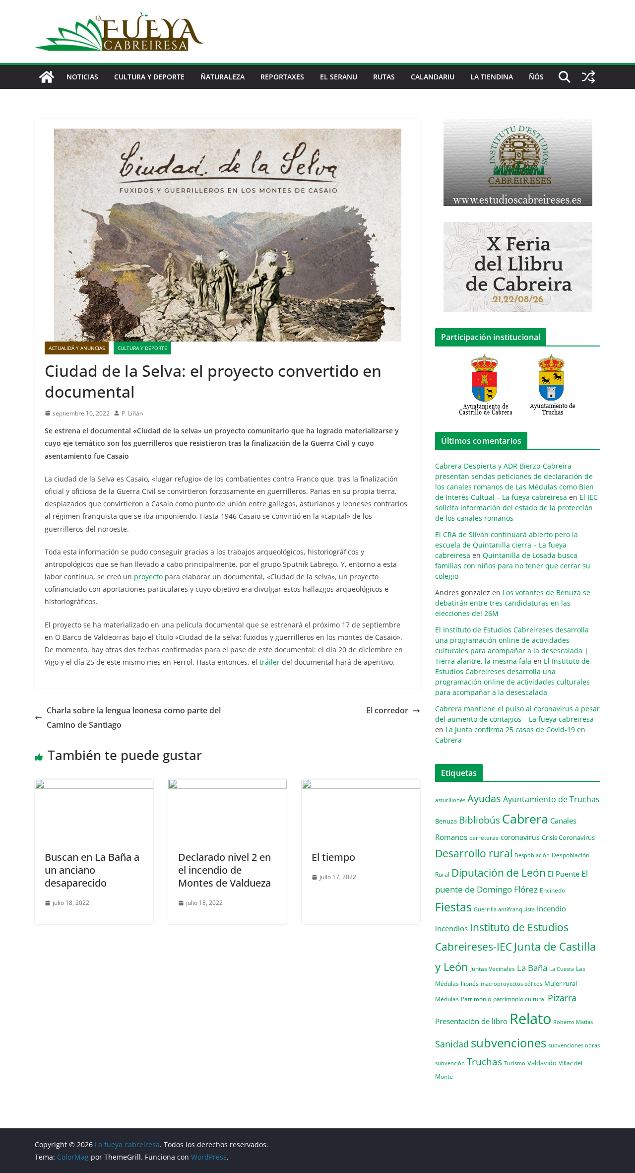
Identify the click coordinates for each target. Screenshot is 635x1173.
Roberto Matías (573, 1022)
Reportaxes (282, 76)
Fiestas (453, 907)
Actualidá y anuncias (77, 348)
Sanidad (452, 1044)
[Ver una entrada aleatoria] (588, 77)
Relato (530, 1019)
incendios (451, 928)
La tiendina (491, 76)
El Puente (563, 874)
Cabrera (525, 818)
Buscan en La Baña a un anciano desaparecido (92, 870)
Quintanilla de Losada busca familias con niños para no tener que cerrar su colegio (512, 566)
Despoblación (532, 855)
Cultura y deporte (149, 76)
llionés (470, 983)
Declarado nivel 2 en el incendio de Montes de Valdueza (224, 870)
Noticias (82, 76)
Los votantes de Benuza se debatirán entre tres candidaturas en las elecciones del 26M (512, 603)
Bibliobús (479, 820)
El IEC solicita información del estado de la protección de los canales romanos (516, 507)
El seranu (338, 76)
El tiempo (333, 857)
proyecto (148, 576)
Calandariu (432, 76)
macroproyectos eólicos (511, 983)
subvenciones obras (574, 1045)
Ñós (536, 76)
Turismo (514, 1063)
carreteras (484, 837)
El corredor (387, 710)
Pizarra (562, 998)
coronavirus (520, 837)
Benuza (446, 821)
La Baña (532, 967)
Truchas (484, 1061)
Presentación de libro (471, 1021)
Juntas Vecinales (492, 968)
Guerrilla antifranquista (504, 909)
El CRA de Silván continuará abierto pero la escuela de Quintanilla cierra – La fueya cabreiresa (506, 545)
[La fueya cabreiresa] (47, 77)
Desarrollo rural (473, 853)
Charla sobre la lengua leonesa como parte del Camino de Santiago (134, 717)
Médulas (447, 999)
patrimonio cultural (519, 999)
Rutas (384, 76)
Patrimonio (476, 999)
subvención (450, 1063)
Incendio (551, 908)
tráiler (269, 662)
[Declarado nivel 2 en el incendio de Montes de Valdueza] (227, 785)
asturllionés (450, 800)
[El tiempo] (361, 785)
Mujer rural (560, 983)
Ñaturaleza (222, 76)
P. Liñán (132, 413)
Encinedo (552, 890)
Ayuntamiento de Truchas (551, 799)
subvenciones (508, 1043)
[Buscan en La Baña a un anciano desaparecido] (94, 785)
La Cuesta (561, 968)
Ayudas (484, 798)
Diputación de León (498, 872)
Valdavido (542, 1062)
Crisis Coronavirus (568, 837)
